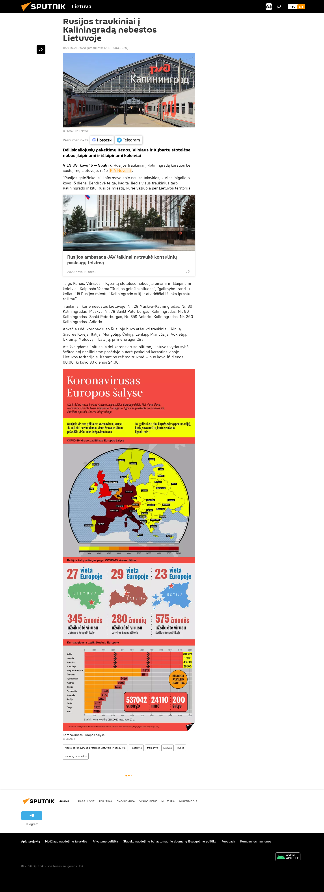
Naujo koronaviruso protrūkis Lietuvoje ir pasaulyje (95, 747)
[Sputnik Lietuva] (45, 12)
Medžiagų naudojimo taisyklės (66, 841)
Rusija (180, 747)
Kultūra (168, 801)
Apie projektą (30, 841)
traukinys (152, 747)
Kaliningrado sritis (76, 756)
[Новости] (102, 140)
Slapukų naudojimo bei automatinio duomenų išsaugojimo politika (169, 841)
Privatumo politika (105, 841)
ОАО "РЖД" (82, 130)
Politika (105, 801)
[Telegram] (128, 140)
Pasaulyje (136, 747)
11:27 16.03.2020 (74, 48)
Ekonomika (126, 801)
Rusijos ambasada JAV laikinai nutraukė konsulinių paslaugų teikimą (122, 259)
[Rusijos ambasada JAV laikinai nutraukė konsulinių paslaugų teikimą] (129, 223)
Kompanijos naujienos (255, 841)
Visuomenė (148, 801)
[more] (188, 271)
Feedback (228, 841)
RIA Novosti (120, 170)
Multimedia (188, 801)
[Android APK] (288, 857)
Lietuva (167, 747)
